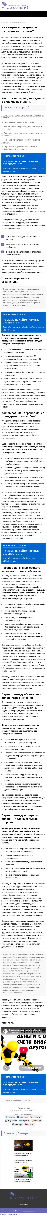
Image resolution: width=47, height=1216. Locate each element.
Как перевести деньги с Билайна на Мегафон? (23, 1181)
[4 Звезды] (19, 1110)
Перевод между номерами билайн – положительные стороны (19, 147)
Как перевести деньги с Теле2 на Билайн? (23, 1162)
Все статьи (23, 1204)
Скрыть (23, 107)
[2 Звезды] (15, 1110)
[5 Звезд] (21, 1110)
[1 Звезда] (13, 1110)
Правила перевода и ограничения (17, 122)
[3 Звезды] (17, 1110)
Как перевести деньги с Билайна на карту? (23, 1154)
